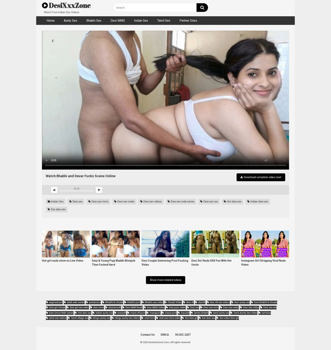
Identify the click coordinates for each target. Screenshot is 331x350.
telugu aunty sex (101, 318)
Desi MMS (118, 20)
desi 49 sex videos (220, 302)
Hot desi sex (234, 201)
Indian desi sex (259, 201)
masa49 (121, 312)
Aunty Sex (70, 20)
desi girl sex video (79, 307)
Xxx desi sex (58, 209)
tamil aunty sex (221, 312)
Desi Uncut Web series (61, 312)
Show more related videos (165, 279)
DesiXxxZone (69, 5)
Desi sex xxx (210, 201)
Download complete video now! (262, 177)
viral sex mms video (170, 318)
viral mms (149, 318)
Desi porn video (177, 307)
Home (51, 20)
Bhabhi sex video (154, 302)
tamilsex (266, 312)
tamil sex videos (58, 318)
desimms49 (114, 307)
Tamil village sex (79, 318)
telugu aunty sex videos (127, 318)
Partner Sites (188, 20)
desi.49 (190, 302)
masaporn (155, 312)
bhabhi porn (134, 302)
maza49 (185, 312)
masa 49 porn (137, 312)
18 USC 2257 (183, 334)
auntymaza (95, 302)
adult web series (76, 302)
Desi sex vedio (125, 201)
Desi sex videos (152, 201)
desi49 (202, 302)
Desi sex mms (99, 201)
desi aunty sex (242, 302)
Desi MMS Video (156, 307)
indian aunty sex (104, 312)
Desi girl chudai (57, 307)
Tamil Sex (163, 20)
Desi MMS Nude (134, 307)
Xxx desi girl (191, 318)
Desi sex (77, 201)
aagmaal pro (56, 302)
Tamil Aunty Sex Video (245, 312)
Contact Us (148, 334)
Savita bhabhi (201, 312)
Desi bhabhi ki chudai (265, 302)
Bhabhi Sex (93, 20)
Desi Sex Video (251, 307)
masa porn (171, 312)
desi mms (98, 307)
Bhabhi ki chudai (114, 302)
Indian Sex (141, 20)
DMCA (165, 334)
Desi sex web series (182, 201)
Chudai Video (175, 302)
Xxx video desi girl (229, 318)
